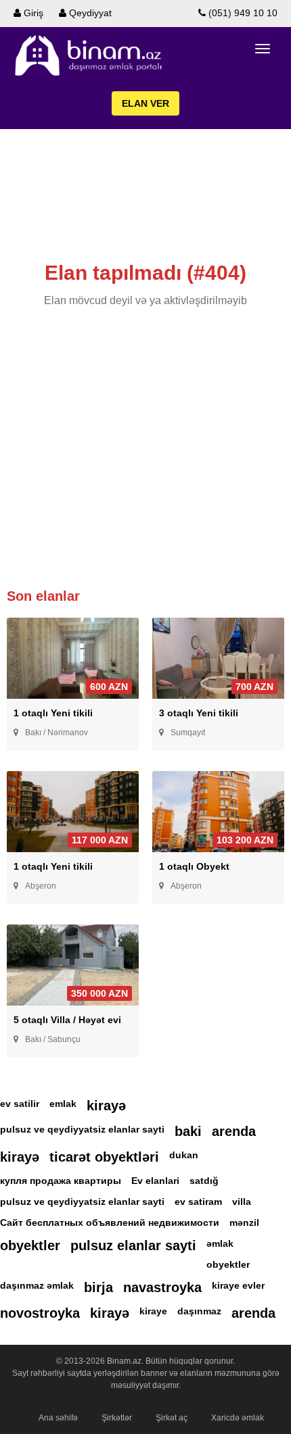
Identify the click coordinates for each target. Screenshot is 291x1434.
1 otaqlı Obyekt (194, 866)
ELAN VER (145, 103)
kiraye (153, 1311)
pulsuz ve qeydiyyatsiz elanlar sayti (82, 1129)
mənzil (244, 1222)
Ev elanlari (155, 1180)
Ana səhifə (58, 1418)
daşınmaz (199, 1311)
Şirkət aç (171, 1418)
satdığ (204, 1180)
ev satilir (19, 1103)
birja (98, 1287)
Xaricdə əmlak (237, 1418)
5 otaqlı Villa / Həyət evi (67, 1019)
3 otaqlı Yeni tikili (198, 713)
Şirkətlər (117, 1418)
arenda (234, 1131)
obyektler (30, 1245)
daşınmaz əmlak (37, 1285)
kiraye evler (238, 1285)
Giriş (32, 12)
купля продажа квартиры (60, 1180)
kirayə (106, 1105)
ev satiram (198, 1201)
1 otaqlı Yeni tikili (53, 713)
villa (241, 1201)
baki (188, 1131)
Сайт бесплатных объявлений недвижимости (109, 1222)
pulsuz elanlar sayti (133, 1245)
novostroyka (40, 1313)
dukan (183, 1154)
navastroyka (162, 1287)
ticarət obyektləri (104, 1156)
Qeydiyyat (89, 12)
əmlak (219, 1243)
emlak (62, 1103)
